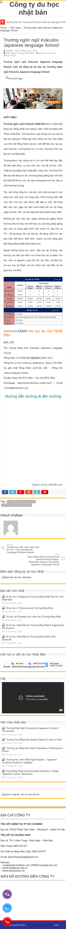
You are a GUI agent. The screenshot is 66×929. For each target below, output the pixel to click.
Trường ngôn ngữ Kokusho (21, 61)
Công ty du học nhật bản (44, 484)
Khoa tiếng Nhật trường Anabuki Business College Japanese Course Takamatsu (30, 772)
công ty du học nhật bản (40, 925)
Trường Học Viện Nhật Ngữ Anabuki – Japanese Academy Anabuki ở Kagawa (29, 761)
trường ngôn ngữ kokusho (17, 505)
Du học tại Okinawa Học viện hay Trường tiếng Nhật (33, 616)
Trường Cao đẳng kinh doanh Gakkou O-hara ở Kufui (34, 739)
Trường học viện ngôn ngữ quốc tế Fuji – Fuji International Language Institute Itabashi (23, 548)
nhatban (9, 50)
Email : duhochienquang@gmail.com (24, 666)
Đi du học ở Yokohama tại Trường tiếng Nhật (29, 608)
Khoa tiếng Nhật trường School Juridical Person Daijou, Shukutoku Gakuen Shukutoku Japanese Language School (43, 559)
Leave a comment (47, 53)
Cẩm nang (15, 27)
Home (3, 27)
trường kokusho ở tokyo (22, 502)
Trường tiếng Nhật (25, 53)
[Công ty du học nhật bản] (33, 8)
